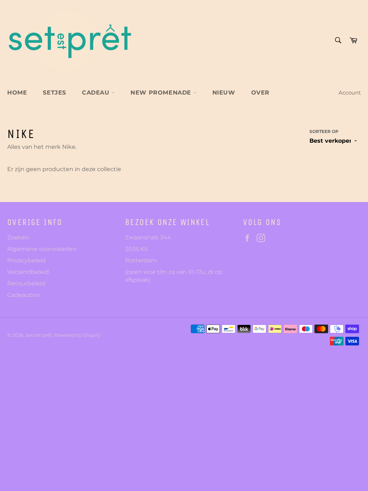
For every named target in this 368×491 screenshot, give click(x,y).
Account (350, 92)
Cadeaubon (24, 295)
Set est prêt (39, 335)
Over (260, 92)
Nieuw (223, 92)
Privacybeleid (26, 260)
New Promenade (161, 92)
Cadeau (96, 92)
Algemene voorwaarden (42, 249)
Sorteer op (324, 131)
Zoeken (18, 237)
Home (17, 92)
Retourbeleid (26, 283)
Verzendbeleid (28, 272)
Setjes (54, 92)
